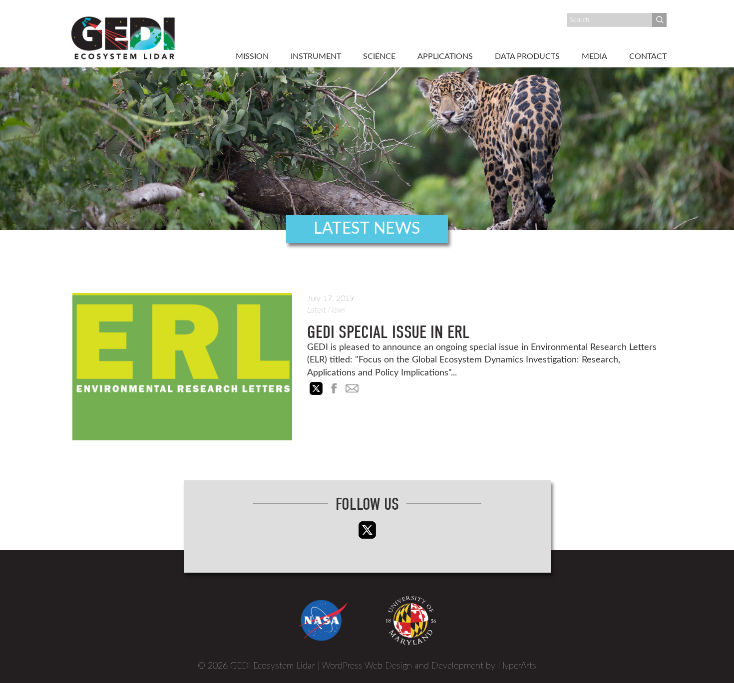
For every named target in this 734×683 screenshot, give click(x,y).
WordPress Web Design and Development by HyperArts (429, 666)
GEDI (123, 36)
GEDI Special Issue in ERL (388, 332)
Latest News (326, 310)
